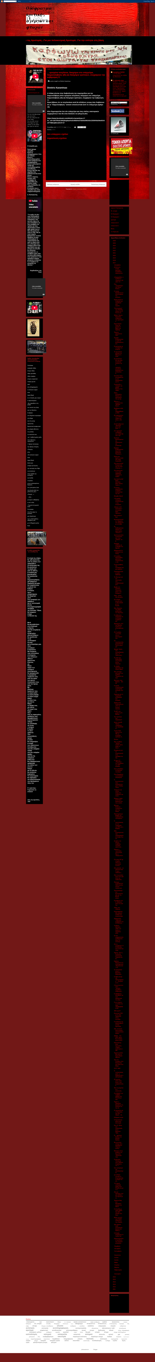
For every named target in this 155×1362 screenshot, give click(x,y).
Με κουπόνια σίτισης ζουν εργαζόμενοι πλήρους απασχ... (118, 1145)
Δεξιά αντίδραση (95, 1322)
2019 (114, 258)
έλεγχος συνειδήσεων (47, 1326)
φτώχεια (53, 1342)
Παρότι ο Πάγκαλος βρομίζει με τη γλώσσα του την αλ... (118, 1105)
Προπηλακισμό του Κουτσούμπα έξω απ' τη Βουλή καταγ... (118, 894)
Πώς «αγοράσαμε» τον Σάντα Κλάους (118, 286)
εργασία (58, 1332)
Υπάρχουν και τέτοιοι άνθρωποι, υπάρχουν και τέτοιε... (118, 793)
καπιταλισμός (31, 1334)
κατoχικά (47, 1334)
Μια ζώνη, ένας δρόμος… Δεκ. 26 (118, 682)
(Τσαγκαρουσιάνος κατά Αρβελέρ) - (118, 573)
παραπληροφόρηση (36, 1339)
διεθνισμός (101, 1330)
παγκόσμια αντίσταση (80, 1336)
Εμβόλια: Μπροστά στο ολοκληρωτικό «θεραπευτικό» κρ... (118, 964)
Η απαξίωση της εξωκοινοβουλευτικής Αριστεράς (118, 1024)
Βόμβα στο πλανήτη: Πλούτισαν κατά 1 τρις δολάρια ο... (118, 590)
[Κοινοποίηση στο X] (82, 127)
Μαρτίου (116, 1267)
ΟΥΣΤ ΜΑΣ (117, 1068)
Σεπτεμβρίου (118, 1251)
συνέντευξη (86, 1340)
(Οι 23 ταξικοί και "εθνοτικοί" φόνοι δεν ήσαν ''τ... (119, 426)
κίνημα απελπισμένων (120, 1332)
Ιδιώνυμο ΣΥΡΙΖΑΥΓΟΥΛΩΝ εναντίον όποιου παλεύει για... (118, 885)
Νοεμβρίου (117, 1246)
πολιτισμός (103, 1339)
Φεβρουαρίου (118, 1270)
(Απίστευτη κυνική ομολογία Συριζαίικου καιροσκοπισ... (118, 270)
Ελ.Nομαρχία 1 (115, 214)
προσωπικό (124, 1339)
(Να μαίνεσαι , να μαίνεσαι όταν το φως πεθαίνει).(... (119, 870)
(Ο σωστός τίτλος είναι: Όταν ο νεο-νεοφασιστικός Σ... (118, 1082)
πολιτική (89, 1339)
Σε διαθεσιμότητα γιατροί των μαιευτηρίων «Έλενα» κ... (118, 529)
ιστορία (97, 1332)
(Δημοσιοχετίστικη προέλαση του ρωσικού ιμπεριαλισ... (118, 1241)
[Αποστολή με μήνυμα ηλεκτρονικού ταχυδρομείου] (78, 127)
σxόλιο (53, 129)
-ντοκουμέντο (30, 1322)
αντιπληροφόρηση (60, 1328)
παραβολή (118, 1336)
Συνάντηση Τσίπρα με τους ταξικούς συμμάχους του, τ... (118, 1162)
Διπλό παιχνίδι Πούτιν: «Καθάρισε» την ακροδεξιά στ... (118, 725)
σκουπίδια (76, 1340)
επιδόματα (48, 1332)
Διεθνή (104, 1322)
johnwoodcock (85, 1349)
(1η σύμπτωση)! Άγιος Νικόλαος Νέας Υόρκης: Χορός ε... (118, 482)
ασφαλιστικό (44, 1330)
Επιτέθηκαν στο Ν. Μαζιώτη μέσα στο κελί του (118, 903)
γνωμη (92, 1330)
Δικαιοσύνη (115, 1322)
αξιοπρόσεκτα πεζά (108, 1328)
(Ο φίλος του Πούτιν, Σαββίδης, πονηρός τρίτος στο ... (118, 844)
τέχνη (123, 1340)
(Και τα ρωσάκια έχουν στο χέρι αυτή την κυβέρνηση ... (119, 877)
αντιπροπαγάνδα (81, 1328)
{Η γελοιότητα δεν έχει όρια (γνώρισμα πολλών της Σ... (118, 361)
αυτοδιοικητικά (56, 1330)
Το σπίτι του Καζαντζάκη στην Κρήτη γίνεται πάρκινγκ (118, 660)
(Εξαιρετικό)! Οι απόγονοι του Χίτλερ (118, 552)
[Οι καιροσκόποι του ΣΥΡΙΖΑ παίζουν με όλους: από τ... (118, 418)
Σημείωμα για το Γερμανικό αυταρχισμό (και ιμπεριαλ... (118, 697)
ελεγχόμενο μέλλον (35, 1332)
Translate (124, 104)
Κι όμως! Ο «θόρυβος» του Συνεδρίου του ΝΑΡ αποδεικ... (119, 763)
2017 (114, 262)
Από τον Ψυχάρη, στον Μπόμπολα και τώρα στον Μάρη (118, 1063)
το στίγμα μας (115, 231)
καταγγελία (62, 1334)
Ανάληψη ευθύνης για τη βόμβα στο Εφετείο (118, 546)
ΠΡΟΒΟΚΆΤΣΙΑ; (102, 1323)
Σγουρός (121, 1323)
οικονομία (62, 1336)
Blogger (95, 1349)
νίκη (39, 1336)
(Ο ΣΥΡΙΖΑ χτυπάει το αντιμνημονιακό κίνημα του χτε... (118, 1178)
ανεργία (113, 1326)
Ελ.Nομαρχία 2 (115, 217)
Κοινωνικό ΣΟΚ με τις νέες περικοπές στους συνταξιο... (118, 1016)
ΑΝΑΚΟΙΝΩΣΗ (50, 1322)
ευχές (75, 1332)
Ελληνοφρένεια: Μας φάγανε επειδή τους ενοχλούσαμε (118, 914)
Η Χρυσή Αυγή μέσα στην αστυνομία (118, 1121)
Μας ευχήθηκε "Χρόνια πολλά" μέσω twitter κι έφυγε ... (118, 744)
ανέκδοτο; (91, 1326)
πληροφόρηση (68, 1339)
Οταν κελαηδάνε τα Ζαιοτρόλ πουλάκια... (118, 770)
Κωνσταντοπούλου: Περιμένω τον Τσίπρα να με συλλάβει (118, 522)
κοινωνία (102, 1334)
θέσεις (112, 228)
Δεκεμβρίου (117, 265)
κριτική (111, 1334)
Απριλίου (117, 1265)
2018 (114, 260)
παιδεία (109, 1336)
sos (40, 1322)
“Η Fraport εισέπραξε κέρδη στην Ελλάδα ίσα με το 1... (118, 1186)
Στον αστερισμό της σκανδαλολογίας (118, 1170)
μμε (119, 1334)
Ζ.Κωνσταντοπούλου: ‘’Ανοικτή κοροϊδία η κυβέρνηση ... (118, 988)
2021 (114, 253)
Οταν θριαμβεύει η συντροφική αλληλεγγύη (118, 776)
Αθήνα (59, 1322)
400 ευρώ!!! (117, 1011)
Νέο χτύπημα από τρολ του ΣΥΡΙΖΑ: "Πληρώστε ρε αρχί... (118, 674)
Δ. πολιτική (68, 1322)
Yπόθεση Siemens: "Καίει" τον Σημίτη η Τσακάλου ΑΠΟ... (117, 929)
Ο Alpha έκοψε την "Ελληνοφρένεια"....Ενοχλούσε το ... (118, 979)
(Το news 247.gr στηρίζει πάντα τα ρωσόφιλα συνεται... (118, 862)
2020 (114, 255)
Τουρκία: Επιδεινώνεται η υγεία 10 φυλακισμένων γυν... (118, 340)
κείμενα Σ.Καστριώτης (117, 208)
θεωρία (88, 1332)
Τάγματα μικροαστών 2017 (118, 333)
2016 (114, 1277)
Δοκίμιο (125, 1322)
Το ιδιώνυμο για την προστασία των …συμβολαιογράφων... (118, 580)
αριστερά (113, 219)
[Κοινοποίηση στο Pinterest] (85, 127)
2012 (114, 1286)
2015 (114, 1279)
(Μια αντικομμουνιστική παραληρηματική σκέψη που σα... (118, 834)
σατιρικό (43, 1340)
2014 (114, 1282)
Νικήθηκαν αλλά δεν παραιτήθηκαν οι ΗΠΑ (118, 411)
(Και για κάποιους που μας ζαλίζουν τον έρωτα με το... (118, 1195)
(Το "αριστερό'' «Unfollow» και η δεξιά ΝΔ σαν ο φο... (118, 433)
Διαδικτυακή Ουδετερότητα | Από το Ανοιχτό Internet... (118, 705)
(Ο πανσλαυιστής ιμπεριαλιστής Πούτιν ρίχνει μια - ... (118, 643)
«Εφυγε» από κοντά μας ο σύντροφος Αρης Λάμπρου (118, 510)
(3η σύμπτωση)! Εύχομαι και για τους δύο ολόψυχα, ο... (118, 466)
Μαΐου (116, 1262)
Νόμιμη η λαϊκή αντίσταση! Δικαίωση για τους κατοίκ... (118, 801)
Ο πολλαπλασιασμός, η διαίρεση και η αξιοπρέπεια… (118, 1074)
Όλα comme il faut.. (118, 516)
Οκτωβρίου (117, 1248)
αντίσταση (30, 1328)
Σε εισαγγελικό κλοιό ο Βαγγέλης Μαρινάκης (118, 972)
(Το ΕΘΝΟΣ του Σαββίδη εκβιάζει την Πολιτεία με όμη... (118, 1096)
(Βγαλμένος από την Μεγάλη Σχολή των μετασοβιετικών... (118, 626)
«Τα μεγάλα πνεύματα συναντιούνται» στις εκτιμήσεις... (118, 501)
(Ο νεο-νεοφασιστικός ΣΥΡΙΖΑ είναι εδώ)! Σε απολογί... (118, 938)
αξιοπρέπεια (95, 1328)
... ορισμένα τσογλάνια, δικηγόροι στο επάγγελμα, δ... (118, 370)
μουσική (127, 1334)
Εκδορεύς (28, 1323)
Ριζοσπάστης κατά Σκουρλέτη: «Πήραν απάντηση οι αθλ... (118, 1046)
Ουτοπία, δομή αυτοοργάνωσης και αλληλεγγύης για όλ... (118, 378)
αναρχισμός (102, 1326)
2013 (114, 1284)
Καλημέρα (56, 1323)
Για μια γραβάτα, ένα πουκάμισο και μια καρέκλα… (119, 567)
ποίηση (80, 1339)
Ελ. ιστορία (114, 211)
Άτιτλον (116, 739)
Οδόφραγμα (79, 1323)
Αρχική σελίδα (75, 184)
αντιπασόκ (45, 1328)
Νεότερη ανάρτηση (53, 184)
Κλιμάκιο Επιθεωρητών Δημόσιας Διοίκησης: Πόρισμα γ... (118, 451)
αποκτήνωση (122, 1328)
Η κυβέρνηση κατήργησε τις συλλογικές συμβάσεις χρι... (118, 618)
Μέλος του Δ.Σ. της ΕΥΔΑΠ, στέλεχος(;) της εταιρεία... (118, 1220)
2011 (114, 1289)
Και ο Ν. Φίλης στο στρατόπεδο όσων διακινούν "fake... (118, 1129)
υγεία (27, 1342)
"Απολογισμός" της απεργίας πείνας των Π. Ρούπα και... (118, 310)
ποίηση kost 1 (115, 225)
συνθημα (107, 1340)
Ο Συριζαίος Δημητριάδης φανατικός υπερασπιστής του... (118, 559)
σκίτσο (66, 1340)
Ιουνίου (116, 1260)
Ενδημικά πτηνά (118, 1117)
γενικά (84, 1330)
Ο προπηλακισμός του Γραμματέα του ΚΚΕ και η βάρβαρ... (118, 824)
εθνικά (111, 1330)
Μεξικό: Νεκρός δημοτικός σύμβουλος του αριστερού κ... (118, 318)
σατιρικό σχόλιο (55, 1340)
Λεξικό (72, 1323)
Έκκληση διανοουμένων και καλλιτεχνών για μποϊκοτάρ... (118, 441)
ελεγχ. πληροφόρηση (123, 1330)
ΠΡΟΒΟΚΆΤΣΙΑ (91, 1323)
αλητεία (60, 1326)
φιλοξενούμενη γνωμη (40, 1342)
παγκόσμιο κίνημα (97, 1336)
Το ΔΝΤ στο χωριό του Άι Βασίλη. (118, 713)
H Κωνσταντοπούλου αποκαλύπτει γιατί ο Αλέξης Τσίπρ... (118, 783)
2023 (114, 248)
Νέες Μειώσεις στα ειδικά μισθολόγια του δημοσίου (118, 610)
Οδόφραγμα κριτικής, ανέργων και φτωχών (39, 17)
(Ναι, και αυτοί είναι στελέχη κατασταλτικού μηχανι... (119, 1031)
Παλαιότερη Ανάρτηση (98, 184)
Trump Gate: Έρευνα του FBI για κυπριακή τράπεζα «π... (118, 733)
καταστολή (77, 1334)
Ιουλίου (116, 1257)
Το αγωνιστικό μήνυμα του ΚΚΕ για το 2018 (118, 354)
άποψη (34, 1326)
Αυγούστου (117, 1255)
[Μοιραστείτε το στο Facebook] (83, 127)
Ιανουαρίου (117, 1274)
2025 (114, 243)
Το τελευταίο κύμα (118, 80)
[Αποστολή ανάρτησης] (75, 127)
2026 (114, 240)
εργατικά (65, 1332)
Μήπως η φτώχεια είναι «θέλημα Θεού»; (118, 404)
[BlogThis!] (80, 127)
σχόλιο (115, 1340)
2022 (114, 250)
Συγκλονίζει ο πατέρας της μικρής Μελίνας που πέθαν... (118, 387)
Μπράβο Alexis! (118, 496)
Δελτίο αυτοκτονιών (80, 1322)
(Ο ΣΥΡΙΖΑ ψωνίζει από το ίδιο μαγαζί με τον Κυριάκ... (118, 602)
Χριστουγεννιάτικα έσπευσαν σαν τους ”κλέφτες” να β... (118, 538)
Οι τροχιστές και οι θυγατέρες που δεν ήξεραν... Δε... (118, 1113)
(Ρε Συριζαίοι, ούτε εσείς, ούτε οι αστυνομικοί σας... (118, 635)
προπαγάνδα (114, 1339)
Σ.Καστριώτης (113, 1323)
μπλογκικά (32, 1336)
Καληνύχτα (65, 1323)
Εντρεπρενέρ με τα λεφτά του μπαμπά (118, 348)
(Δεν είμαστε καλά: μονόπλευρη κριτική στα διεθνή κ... (118, 1227)
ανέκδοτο (82, 1326)
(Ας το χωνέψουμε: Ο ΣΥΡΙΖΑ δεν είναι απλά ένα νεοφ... (118, 947)
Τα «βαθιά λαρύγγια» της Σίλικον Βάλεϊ (118, 667)
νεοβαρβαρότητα (48, 1336)
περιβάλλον (56, 1339)
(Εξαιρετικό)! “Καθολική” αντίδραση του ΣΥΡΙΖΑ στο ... (119, 921)
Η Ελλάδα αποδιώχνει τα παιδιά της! (118, 1234)
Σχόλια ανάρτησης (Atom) (79, 189)
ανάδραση (73, 1326)
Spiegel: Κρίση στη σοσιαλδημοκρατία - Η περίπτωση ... (119, 652)
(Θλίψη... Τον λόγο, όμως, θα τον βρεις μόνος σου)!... (118, 1038)
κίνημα (106, 1332)
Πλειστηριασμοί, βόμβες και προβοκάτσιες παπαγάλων (118, 816)
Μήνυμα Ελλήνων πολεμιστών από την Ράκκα (118, 808)
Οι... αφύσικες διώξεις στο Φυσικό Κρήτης (118, 1138)
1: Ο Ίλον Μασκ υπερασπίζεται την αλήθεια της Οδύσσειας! (120, 75)
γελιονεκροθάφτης (72, 1330)
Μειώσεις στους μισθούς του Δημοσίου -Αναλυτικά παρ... (118, 1154)
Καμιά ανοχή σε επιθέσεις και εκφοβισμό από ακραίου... (118, 302)
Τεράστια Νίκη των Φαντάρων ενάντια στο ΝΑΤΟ (118, 1203)
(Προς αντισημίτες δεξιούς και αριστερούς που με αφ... (118, 396)
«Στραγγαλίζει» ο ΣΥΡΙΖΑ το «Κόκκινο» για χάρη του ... (118, 279)
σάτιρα (36, 1340)
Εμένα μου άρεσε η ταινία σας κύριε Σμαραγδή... (118, 459)
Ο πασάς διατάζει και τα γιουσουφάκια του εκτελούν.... (118, 294)
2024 (114, 245)
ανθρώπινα (123, 1326)
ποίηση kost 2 (115, 222)
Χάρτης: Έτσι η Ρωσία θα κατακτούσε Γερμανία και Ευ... (118, 955)
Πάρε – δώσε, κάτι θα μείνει (118, 596)
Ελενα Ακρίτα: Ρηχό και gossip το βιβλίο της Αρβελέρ (118, 326)
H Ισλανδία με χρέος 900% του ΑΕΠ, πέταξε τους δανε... (118, 1212)
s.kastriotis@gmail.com (33, 93)
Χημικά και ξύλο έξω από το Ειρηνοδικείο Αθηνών (118, 1055)
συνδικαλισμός (97, 1340)
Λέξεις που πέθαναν (117, 908)
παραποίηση (47, 1339)
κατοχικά (88, 1334)
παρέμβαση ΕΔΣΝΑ (119, 72)
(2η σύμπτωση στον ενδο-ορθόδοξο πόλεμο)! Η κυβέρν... (118, 473)
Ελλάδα (48, 1323)
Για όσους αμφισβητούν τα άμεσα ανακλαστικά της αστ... (118, 490)
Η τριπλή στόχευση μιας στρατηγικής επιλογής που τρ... (119, 688)
